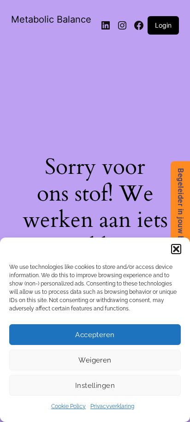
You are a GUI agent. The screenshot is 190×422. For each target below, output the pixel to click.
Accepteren (95, 335)
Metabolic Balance (51, 19)
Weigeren (95, 360)
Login (163, 25)
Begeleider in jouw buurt (180, 211)
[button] (176, 249)
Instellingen (95, 385)
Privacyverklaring (112, 406)
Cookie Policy (68, 406)
